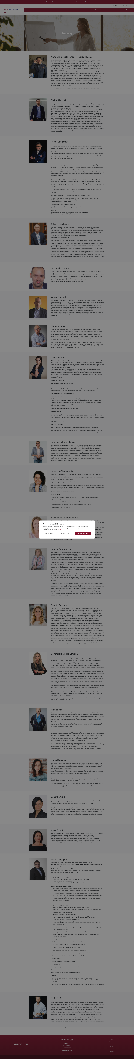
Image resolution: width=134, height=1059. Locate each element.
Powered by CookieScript (86, 537)
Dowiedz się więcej (61, 529)
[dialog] (67, 529)
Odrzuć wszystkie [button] (66, 533)
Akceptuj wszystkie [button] (82, 533)
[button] (48, 533)
